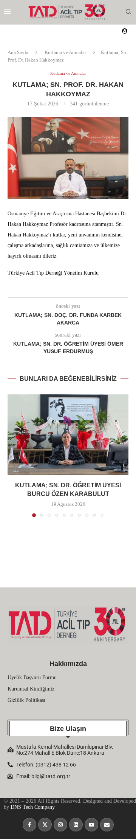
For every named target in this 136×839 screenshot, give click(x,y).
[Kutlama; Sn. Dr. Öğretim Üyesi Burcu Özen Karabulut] (68, 434)
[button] (14, 455)
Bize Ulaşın (68, 728)
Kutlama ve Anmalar (65, 52)
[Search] (128, 12)
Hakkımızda (68, 663)
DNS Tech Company (33, 807)
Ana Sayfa (18, 52)
